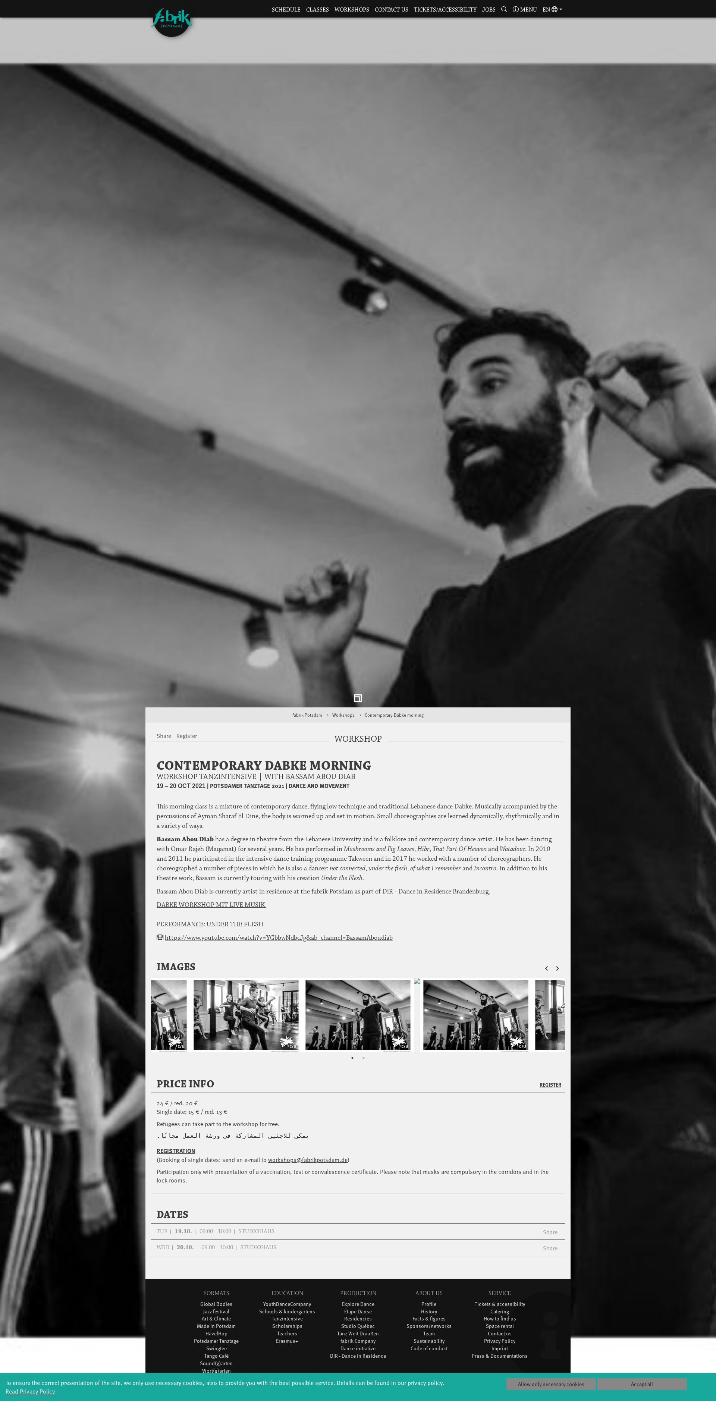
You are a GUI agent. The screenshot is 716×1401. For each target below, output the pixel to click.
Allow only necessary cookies (551, 1384)
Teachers (287, 1341)
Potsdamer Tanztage (216, 1348)
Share (550, 1239)
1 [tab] (352, 1065)
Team (429, 1341)
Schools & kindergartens (287, 1318)
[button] (504, 10)
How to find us (500, 1326)
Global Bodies (216, 1311)
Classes (317, 9)
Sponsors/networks (429, 1333)
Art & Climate (216, 1326)
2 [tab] (363, 1065)
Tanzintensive (287, 1326)
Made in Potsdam (216, 1333)
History (429, 1318)
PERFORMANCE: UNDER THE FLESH (211, 932)
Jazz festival (216, 1318)
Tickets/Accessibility (445, 9)
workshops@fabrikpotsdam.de (308, 1167)
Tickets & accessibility (500, 1311)
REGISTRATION (176, 1158)
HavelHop (216, 1341)
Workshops (352, 9)
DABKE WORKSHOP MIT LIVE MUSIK (211, 912)
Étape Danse (358, 1318)
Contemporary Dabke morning (394, 723)
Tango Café (216, 1363)
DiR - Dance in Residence (358, 1363)
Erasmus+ (287, 1348)
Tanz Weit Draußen (358, 1341)
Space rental (500, 1333)
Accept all (642, 1384)
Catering (499, 1318)
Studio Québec (358, 1333)
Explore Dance (358, 1311)
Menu (528, 9)
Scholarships (287, 1333)
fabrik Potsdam (307, 723)
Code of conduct (429, 1356)
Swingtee (216, 1356)
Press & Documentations (500, 1363)
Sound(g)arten (216, 1371)
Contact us (391, 9)
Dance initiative (358, 1356)
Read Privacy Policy (30, 1391)
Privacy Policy (499, 1348)
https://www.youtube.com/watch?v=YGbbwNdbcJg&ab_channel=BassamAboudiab (279, 945)
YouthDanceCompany (287, 1311)
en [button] (547, 9)
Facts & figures (429, 1326)
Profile (428, 1311)
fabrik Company (358, 1348)
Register (550, 1092)
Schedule (286, 9)
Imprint (500, 1356)
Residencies (358, 1326)
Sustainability (429, 1348)
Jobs (489, 9)
